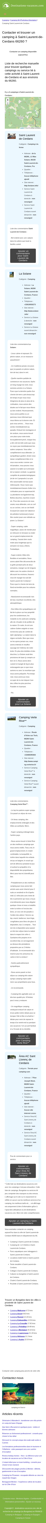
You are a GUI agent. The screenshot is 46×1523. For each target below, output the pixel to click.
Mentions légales (22, 1498)
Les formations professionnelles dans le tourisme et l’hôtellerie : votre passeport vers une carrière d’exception (21, 1449)
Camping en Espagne (31, 1515)
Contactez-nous (9, 1498)
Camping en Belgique (13, 1515)
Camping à (18, 1327)
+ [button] (7, 99)
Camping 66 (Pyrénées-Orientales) (23, 20)
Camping (5, 20)
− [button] (7, 103)
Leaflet (22, 128)
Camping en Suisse (23, 1518)
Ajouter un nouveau (33, 1502)
